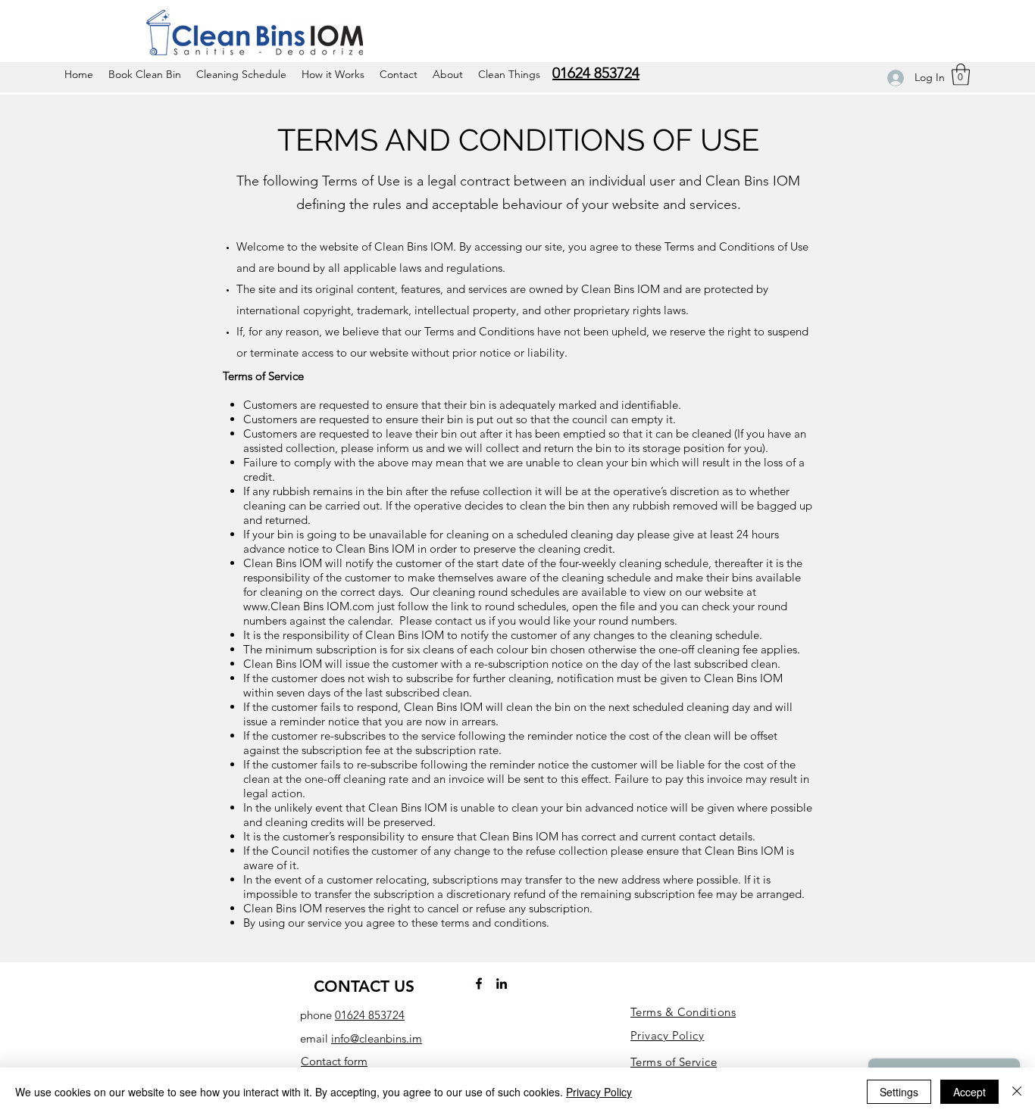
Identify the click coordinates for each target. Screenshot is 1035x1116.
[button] (961, 75)
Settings (899, 1091)
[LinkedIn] (501, 983)
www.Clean (271, 606)
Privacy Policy (599, 1091)
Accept (969, 1091)
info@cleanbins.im (376, 1038)
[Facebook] (478, 983)
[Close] (1017, 1092)
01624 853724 (370, 1015)
